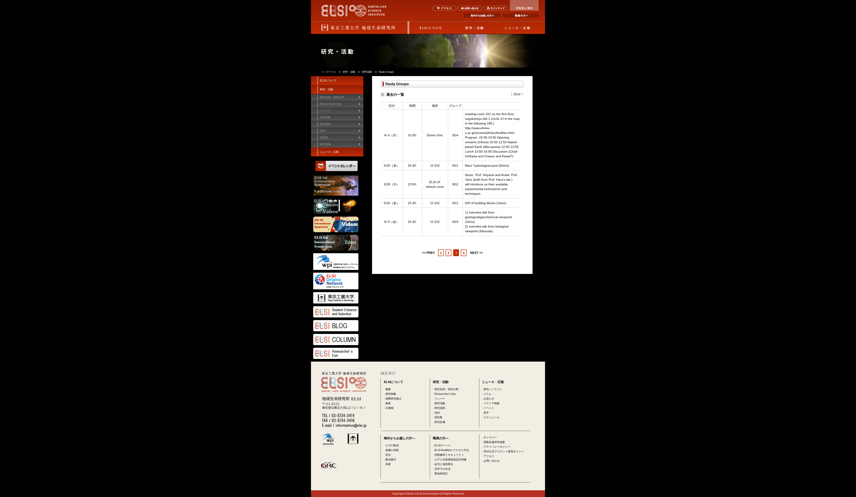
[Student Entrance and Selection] (338, 311)
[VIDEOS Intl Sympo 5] (338, 224)
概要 (388, 389)
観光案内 (390, 459)
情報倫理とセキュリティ (449, 454)
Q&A (322, 130)
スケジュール (492, 417)
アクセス (444, 8)
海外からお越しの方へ (482, 15)
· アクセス (488, 456)
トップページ (328, 71)
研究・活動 (474, 27)
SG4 (455, 135)
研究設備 (325, 144)
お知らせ (489, 398)
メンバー (439, 398)
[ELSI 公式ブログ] (338, 325)
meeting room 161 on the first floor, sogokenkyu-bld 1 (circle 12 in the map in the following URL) (492, 118)
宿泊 (388, 454)
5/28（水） (391, 184)
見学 (486, 412)
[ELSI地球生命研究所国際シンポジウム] (338, 186)
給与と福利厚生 (443, 464)
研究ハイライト (493, 389)
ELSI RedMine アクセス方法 (451, 450)
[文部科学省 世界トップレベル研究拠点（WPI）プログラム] (338, 261)
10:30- (412, 135)
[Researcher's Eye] (338, 353)
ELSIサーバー (442, 445)
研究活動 (439, 403)
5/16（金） (391, 203)
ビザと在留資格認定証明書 (450, 459)
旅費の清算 (392, 450)
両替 (388, 464)
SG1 (455, 165)
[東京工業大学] (338, 298)
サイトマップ (495, 8)
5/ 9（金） (391, 222)
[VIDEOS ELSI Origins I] (338, 206)
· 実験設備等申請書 (493, 442)
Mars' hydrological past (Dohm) (487, 165)
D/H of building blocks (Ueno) (485, 203)
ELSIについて (431, 27)
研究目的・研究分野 (332, 97)
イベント (489, 408)
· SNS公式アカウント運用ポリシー (503, 451)
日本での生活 (442, 468)
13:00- (412, 184)
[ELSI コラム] (338, 339)
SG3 (455, 222)
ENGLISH (524, 5)
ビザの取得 (392, 445)
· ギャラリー (489, 437)
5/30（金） (391, 165)
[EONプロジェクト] (338, 281)
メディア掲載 (492, 403)
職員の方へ (521, 15)
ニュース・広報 (517, 27)
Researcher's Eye (330, 104)
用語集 (324, 137)
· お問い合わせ (491, 460)
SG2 (455, 184)
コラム (488, 394)
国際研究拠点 (393, 398)
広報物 (389, 408)
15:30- (412, 165)
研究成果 (439, 408)
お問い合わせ (470, 8)
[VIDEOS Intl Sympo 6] (338, 243)
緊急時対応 (441, 473)
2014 (517, 94)
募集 (388, 403)
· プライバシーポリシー (496, 446)
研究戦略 (390, 394)
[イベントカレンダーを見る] (336, 168)
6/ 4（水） (391, 135)
